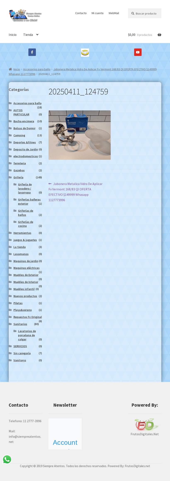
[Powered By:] (144, 424)
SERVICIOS (20, 346)
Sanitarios (20, 324)
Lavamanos (21, 254)
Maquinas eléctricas (26, 268)
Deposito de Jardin (25, 149)
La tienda (19, 247)
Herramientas (22, 233)
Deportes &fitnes (24, 142)
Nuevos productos (25, 296)
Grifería (18, 177)
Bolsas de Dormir (24, 128)
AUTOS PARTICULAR (21, 112)
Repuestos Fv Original (27, 317)
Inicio (13, 35)
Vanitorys (19, 360)
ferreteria (19, 163)
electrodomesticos (25, 156)
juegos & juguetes (25, 240)
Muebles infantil (24, 289)
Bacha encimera (23, 121)
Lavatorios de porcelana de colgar (27, 335)
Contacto (81, 13)
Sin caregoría (22, 353)
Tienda (28, 35)
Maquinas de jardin (25, 261)
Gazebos (19, 170)
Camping (19, 135)
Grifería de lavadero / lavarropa (25, 188)
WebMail (114, 13)
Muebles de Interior (25, 282)
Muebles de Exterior (25, 275)
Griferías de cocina (25, 224)
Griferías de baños (25, 213)
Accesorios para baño (36, 69)
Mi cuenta (97, 13)
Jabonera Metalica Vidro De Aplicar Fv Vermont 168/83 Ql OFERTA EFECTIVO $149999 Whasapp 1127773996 (75, 191)
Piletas (18, 303)
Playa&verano (22, 310)
